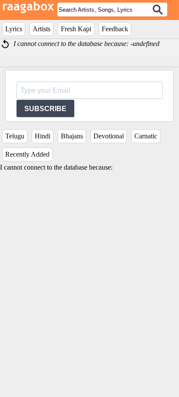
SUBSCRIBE (45, 108)
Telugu (14, 136)
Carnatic (145, 136)
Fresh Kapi (76, 29)
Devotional (108, 136)
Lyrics (13, 29)
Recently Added (27, 154)
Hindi (42, 136)
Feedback (115, 29)
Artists (41, 29)
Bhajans (72, 136)
